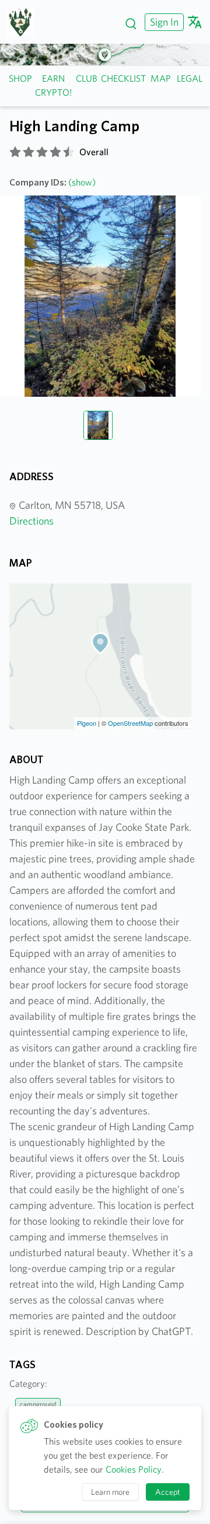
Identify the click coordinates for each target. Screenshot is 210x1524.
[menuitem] (163, 22)
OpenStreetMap (130, 723)
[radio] (15, 152)
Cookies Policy (134, 1469)
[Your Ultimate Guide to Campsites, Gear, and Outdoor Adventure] (25, 22)
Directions (31, 520)
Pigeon (86, 723)
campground (38, 1404)
